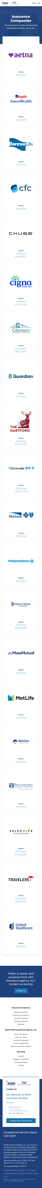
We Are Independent (21, 1043)
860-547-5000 (21, 444)
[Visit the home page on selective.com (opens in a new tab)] (21, 831)
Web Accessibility (21, 1062)
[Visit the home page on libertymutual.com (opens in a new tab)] (21, 605)
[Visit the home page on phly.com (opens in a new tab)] (21, 786)
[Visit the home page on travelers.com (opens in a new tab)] (21, 878)
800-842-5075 (21, 901)
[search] (29, 3)
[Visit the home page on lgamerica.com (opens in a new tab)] (21, 144)
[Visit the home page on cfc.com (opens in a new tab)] (21, 188)
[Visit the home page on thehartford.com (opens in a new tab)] (21, 421)
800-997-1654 (21, 304)
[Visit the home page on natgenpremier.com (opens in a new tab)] (21, 741)
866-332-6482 (21, 854)
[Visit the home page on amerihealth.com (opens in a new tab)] (21, 99)
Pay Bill (21, 1056)
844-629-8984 (21, 628)
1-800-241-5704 (21, 491)
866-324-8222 (21, 256)
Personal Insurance (21, 1018)
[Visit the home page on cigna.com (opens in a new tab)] (21, 281)
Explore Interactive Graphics (21, 1046)
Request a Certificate (21, 1059)
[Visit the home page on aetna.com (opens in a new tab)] (21, 55)
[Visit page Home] (10, 3)
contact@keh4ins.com (18, 1110)
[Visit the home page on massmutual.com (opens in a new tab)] (21, 653)
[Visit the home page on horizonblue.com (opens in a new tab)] (21, 516)
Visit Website (21, 75)
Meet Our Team (21, 1037)
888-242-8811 (21, 351)
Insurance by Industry (21, 1015)
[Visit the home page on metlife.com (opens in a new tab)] (21, 697)
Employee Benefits (21, 1021)
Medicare (21, 1024)
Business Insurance (21, 1012)
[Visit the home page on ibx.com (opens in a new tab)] (21, 561)
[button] (36, 3)
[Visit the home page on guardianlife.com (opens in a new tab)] (21, 376)
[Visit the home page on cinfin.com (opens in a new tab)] (21, 328)
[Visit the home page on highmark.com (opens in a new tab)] (21, 468)
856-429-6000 (14, 1107)
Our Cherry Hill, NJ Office (18, 1094)
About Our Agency (21, 1034)
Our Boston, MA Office (17, 1098)
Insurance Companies (21, 1040)
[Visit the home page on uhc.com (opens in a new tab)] (21, 926)
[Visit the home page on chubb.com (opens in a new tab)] (21, 233)
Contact (21, 1065)
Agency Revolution (12, 1173)
